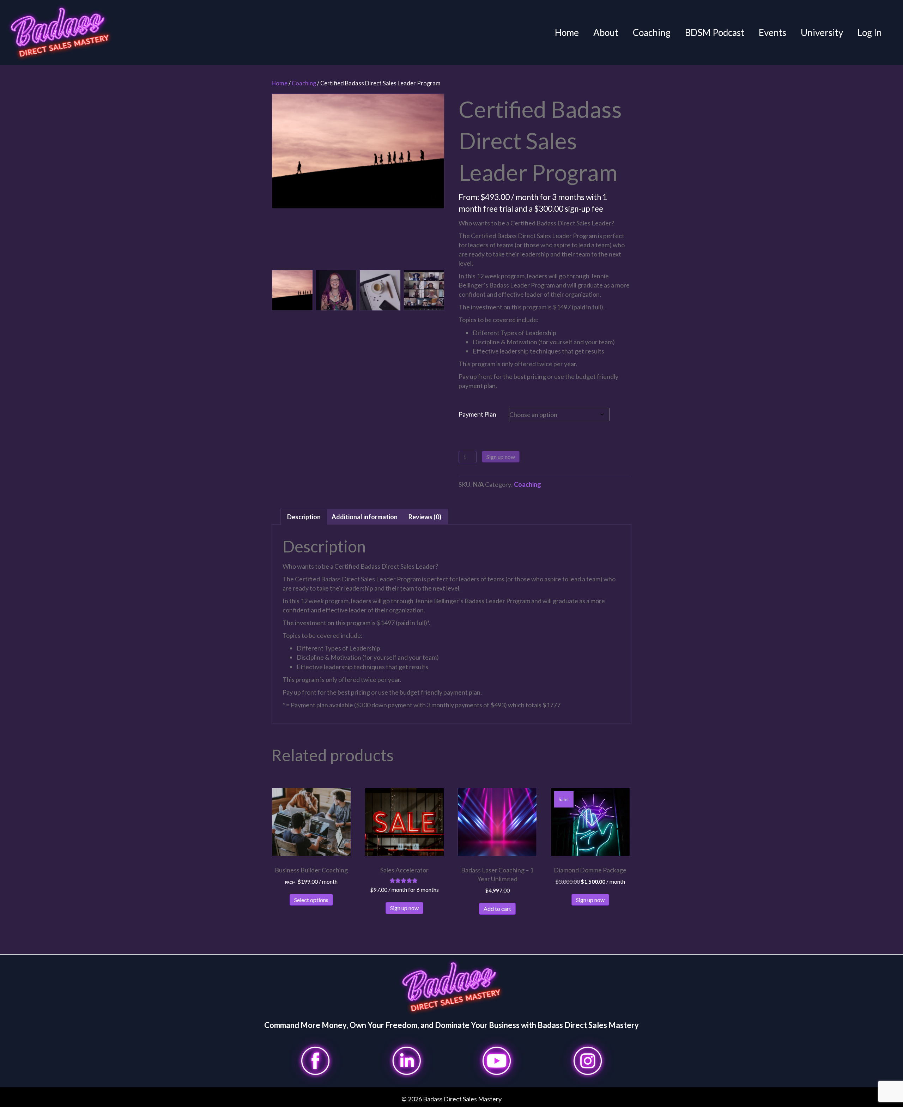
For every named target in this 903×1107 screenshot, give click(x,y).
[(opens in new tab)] (315, 1060)
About (605, 32)
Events (772, 32)
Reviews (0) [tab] (424, 517)
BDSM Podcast (714, 32)
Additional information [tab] (365, 517)
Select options (311, 899)
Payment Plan (477, 414)
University (822, 32)
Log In (869, 32)
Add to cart (497, 908)
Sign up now (500, 456)
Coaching (652, 32)
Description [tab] (304, 517)
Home (567, 32)
